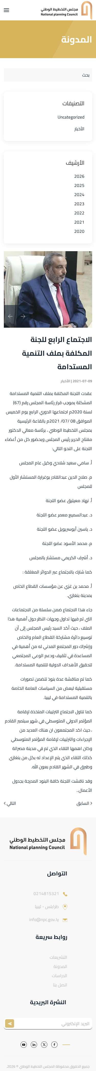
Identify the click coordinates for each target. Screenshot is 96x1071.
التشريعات (58, 957)
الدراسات (59, 976)
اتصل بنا (60, 985)
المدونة (60, 966)
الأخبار (79, 129)
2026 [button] (79, 176)
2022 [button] (79, 213)
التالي (11, 803)
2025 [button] (79, 185)
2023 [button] (79, 204)
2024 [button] (79, 194)
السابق (83, 803)
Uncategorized (71, 117)
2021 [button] (79, 222)
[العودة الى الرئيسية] (66, 10)
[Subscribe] (11, 1023)
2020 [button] (79, 231)
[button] (6, 10)
